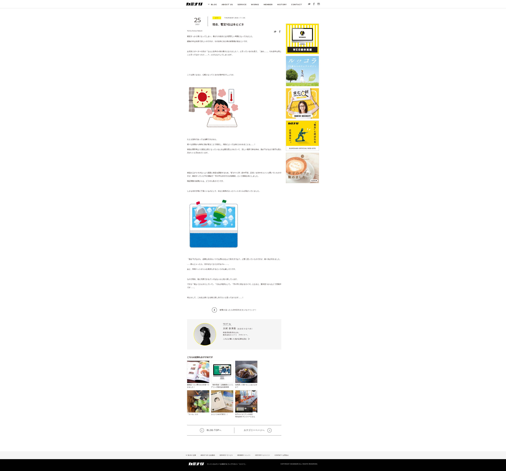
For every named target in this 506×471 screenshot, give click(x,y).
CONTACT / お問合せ (282, 455)
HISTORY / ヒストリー (262, 455)
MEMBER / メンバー (243, 455)
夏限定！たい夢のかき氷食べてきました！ (198, 386)
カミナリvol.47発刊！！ (219, 414)
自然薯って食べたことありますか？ (246, 386)
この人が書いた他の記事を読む (235, 339)
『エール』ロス (192, 414)
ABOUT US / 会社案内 (208, 455)
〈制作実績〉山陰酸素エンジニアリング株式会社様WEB (222, 386)
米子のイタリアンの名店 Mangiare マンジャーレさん (245, 415)
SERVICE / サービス (226, 455)
